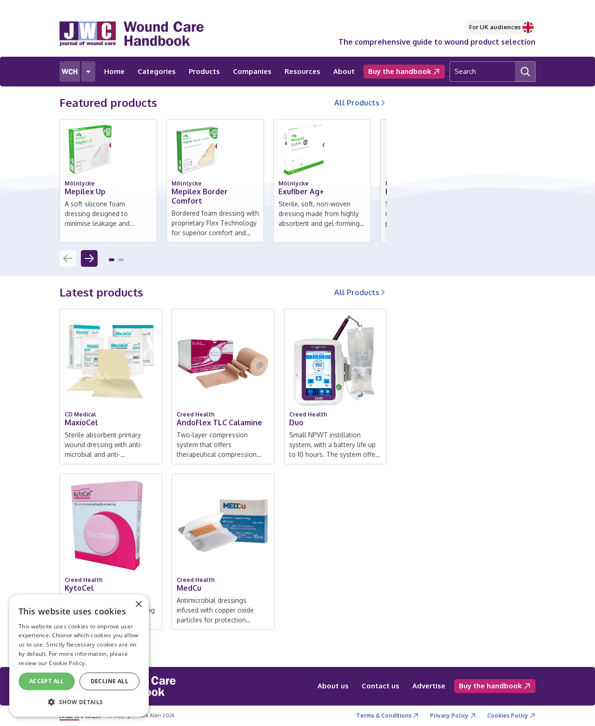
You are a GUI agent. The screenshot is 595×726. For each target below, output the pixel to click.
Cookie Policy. (67, 663)
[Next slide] (89, 258)
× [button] (138, 604)
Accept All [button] (46, 681)
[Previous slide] (68, 258)
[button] (111, 259)
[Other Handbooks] (88, 71)
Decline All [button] (109, 681)
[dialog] (79, 655)
